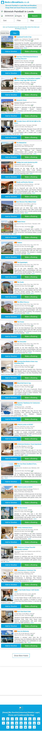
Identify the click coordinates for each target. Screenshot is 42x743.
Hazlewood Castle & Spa (23, 37)
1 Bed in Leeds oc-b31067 (25, 424)
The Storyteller (21, 341)
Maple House (21, 221)
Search (34, 16)
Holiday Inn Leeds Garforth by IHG (26, 162)
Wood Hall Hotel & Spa (24, 383)
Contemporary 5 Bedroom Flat (26, 570)
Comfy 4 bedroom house (24, 527)
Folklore (19, 242)
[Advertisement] (21, 681)
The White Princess (23, 302)
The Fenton (20, 322)
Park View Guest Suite (24, 611)
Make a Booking (31, 51)
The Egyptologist (22, 262)
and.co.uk (17, 2)
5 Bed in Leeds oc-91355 (24, 487)
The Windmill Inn (21, 142)
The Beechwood (22, 507)
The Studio (20, 282)
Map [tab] (14, 33)
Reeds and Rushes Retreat (24, 182)
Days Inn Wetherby (23, 631)
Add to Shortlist (11, 51)
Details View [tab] (5, 33)
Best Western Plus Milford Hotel (26, 202)
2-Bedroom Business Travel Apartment (29, 444)
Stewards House (21, 100)
